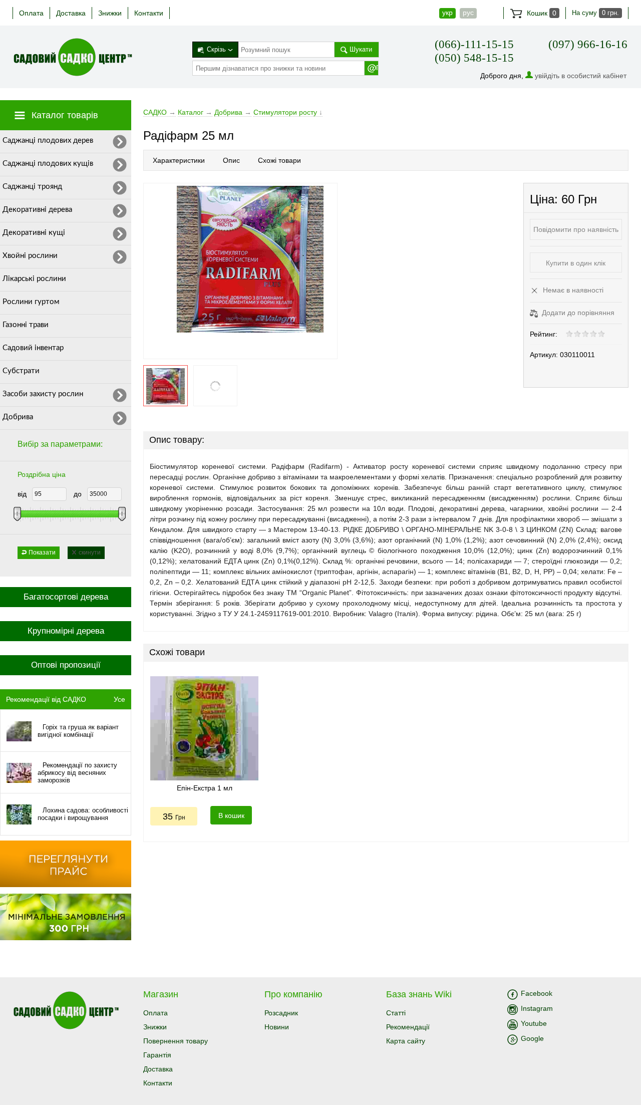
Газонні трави (26, 325)
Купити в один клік (575, 263)
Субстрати (21, 371)
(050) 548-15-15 (474, 58)
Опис (231, 160)
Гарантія (157, 1055)
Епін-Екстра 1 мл (204, 788)
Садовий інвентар (33, 348)
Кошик (540, 13)
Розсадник (281, 1013)
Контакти (148, 13)
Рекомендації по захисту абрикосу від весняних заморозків (77, 772)
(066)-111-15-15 (474, 44)
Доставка (71, 13)
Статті (396, 1013)
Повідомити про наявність (575, 229)
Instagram (537, 1008)
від (22, 494)
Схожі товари (279, 160)
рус (468, 13)
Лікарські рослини (34, 279)
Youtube (534, 1023)
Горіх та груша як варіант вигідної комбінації (78, 730)
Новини (276, 1027)
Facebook (536, 993)
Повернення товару (175, 1041)
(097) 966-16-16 (587, 44)
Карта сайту (405, 1041)
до (78, 494)
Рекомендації (408, 1027)
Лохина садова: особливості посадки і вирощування (83, 813)
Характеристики (179, 160)
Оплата (31, 13)
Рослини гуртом (31, 302)
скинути (90, 552)
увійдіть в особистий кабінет (580, 76)
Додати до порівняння (577, 313)
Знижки (110, 13)
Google (532, 1038)
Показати (42, 552)
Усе (119, 699)
